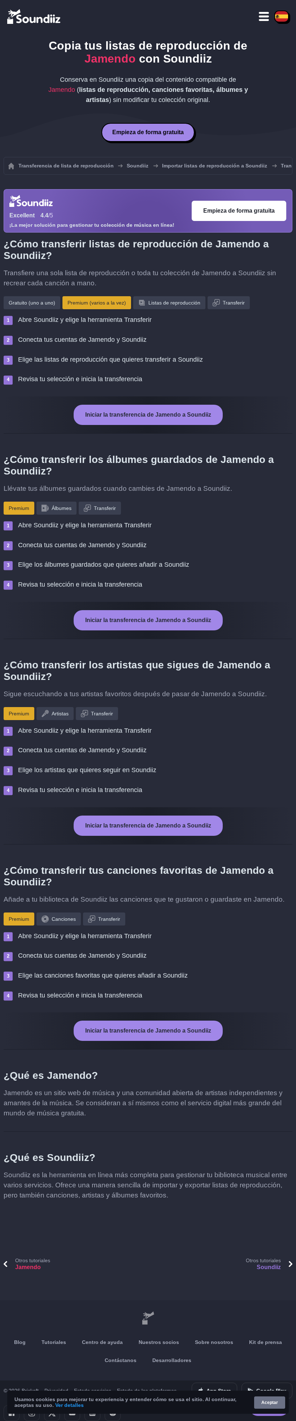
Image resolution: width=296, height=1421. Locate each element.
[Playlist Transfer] (34, 16)
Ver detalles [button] (69, 1405)
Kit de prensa (265, 1342)
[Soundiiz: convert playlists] (148, 1318)
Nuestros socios (159, 1342)
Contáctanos (120, 1360)
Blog (20, 1342)
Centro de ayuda (102, 1342)
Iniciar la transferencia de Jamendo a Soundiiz (148, 415)
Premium (19, 508)
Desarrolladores (171, 1360)
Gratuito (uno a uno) (32, 303)
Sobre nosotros (214, 1342)
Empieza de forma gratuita (148, 132)
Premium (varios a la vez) (97, 303)
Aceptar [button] (269, 1402)
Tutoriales (54, 1342)
